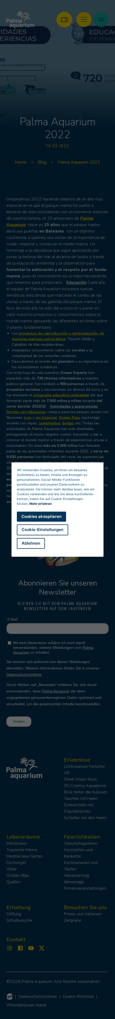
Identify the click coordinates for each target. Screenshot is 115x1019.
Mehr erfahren (40, 504)
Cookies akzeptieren (41, 516)
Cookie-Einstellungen (42, 529)
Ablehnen (31, 543)
